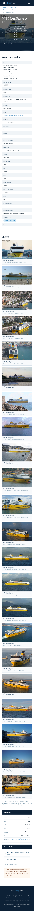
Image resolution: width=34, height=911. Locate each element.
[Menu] (29, 3)
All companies (11, 859)
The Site (10, 3)
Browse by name (12, 864)
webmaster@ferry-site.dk (22, 898)
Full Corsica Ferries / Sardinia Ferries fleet (18, 853)
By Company (12, 7)
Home (4, 7)
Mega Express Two (10, 220)
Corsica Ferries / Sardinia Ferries (12, 10)
